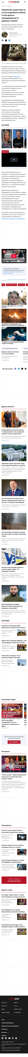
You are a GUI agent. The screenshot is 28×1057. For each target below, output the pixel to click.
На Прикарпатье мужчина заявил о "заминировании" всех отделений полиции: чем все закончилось (13, 432)
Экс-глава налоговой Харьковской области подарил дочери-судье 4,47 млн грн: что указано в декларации (13, 500)
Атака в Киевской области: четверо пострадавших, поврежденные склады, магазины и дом (13, 862)
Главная (4, 6)
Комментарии (9, 369)
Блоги (15, 1006)
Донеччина (21, 284)
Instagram (5, 273)
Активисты (4, 1029)
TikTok (10, 273)
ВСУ (3, 284)
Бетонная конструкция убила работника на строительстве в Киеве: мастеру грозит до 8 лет (14, 628)
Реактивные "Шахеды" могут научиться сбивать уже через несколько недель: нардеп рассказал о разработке (14, 658)
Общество (9, 6)
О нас (3, 1020)
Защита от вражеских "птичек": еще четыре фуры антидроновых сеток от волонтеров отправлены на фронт (12, 722)
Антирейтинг (17, 1012)
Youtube (16, 272)
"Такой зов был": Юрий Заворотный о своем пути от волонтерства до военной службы (14, 777)
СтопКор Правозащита (8, 1023)
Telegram (6, 272)
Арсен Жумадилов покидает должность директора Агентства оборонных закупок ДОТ (12, 606)
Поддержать (15, 742)
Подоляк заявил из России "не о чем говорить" (10, 353)
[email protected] (16, 1050)
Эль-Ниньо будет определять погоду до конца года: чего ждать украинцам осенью (14, 534)
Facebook (11, 272)
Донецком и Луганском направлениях (13, 219)
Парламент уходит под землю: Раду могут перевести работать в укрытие (13, 464)
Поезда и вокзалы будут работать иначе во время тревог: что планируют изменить (12, 569)
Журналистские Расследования (10, 1026)
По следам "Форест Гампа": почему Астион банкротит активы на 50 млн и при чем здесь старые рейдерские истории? (14, 898)
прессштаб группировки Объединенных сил (16, 280)
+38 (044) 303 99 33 (14, 881)
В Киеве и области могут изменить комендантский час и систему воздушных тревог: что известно (13, 847)
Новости (4, 1006)
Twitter (20, 272)
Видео (15, 1002)
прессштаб (16, 76)
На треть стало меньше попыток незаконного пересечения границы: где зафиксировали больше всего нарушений (13, 833)
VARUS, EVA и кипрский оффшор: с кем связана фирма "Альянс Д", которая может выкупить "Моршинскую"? (14, 643)
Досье (3, 1009)
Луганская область (11, 284)
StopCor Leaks (7, 890)
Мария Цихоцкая (13, 33)
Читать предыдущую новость (9, 348)
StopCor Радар (5, 1012)
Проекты (4, 1002)
